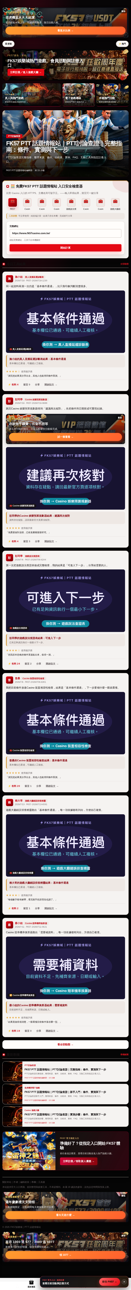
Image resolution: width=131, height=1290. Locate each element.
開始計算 (65, 247)
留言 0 (26, 384)
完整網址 (14, 226)
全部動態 (124, 264)
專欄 (33, 1182)
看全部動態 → (65, 1044)
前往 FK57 (109, 1281)
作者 (15, 1182)
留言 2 (28, 663)
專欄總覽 (124, 1054)
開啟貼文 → (51, 384)
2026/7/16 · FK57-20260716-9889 (31, 403)
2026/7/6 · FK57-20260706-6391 (30, 682)
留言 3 (26, 541)
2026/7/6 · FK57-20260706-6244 (30, 560)
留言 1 (28, 786)
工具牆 (41, 1182)
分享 (37, 384)
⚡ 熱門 (122, 44)
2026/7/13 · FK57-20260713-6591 (31, 804)
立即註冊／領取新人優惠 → (78, 1161)
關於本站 (6, 1182)
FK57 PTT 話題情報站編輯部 (19, 170)
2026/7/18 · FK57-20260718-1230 (31, 280)
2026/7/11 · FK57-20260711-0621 (31, 927)
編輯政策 (24, 1182)
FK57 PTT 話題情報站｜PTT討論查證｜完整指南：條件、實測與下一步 (64, 146)
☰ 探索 (8, 44)
